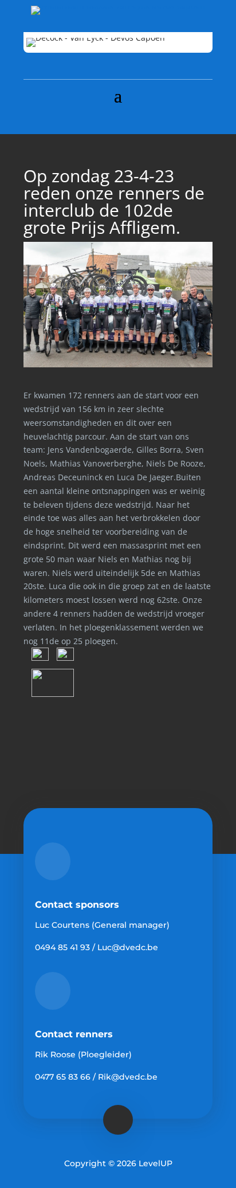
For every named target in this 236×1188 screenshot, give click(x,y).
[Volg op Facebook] (118, 118)
